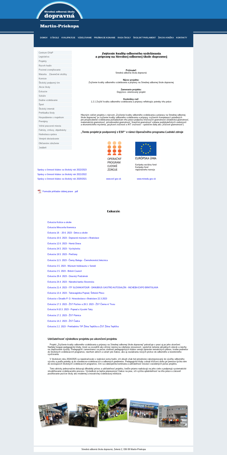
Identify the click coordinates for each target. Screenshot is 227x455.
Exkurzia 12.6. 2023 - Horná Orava (64, 243)
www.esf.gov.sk (113, 179)
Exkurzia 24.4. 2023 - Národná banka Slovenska (71, 282)
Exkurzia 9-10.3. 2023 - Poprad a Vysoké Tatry (70, 309)
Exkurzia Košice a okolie (59, 222)
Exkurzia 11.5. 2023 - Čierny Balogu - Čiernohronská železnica (78, 260)
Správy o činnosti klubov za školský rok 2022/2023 (62, 169)
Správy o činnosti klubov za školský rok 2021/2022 (62, 174)
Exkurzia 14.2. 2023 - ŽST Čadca (64, 321)
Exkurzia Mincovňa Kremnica (62, 227)
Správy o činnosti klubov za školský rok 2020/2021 (62, 179)
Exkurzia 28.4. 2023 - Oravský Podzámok (68, 276)
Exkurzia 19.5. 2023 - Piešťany (62, 254)
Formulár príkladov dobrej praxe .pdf (60, 191)
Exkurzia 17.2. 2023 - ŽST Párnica (64, 315)
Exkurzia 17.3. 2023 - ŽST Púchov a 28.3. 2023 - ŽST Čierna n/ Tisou (81, 304)
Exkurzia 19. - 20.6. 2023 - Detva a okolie (68, 232)
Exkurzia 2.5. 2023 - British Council (65, 271)
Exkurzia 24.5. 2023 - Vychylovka (64, 248)
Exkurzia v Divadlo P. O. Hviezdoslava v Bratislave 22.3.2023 (77, 298)
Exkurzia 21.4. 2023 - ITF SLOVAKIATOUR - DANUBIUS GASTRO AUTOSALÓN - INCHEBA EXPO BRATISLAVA (103, 287)
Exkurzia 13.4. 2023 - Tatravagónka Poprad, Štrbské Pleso (76, 293)
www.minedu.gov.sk (146, 179)
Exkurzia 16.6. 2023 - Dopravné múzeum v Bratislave (73, 238)
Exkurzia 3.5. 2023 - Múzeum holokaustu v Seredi (72, 266)
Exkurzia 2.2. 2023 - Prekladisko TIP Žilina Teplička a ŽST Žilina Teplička (83, 326)
